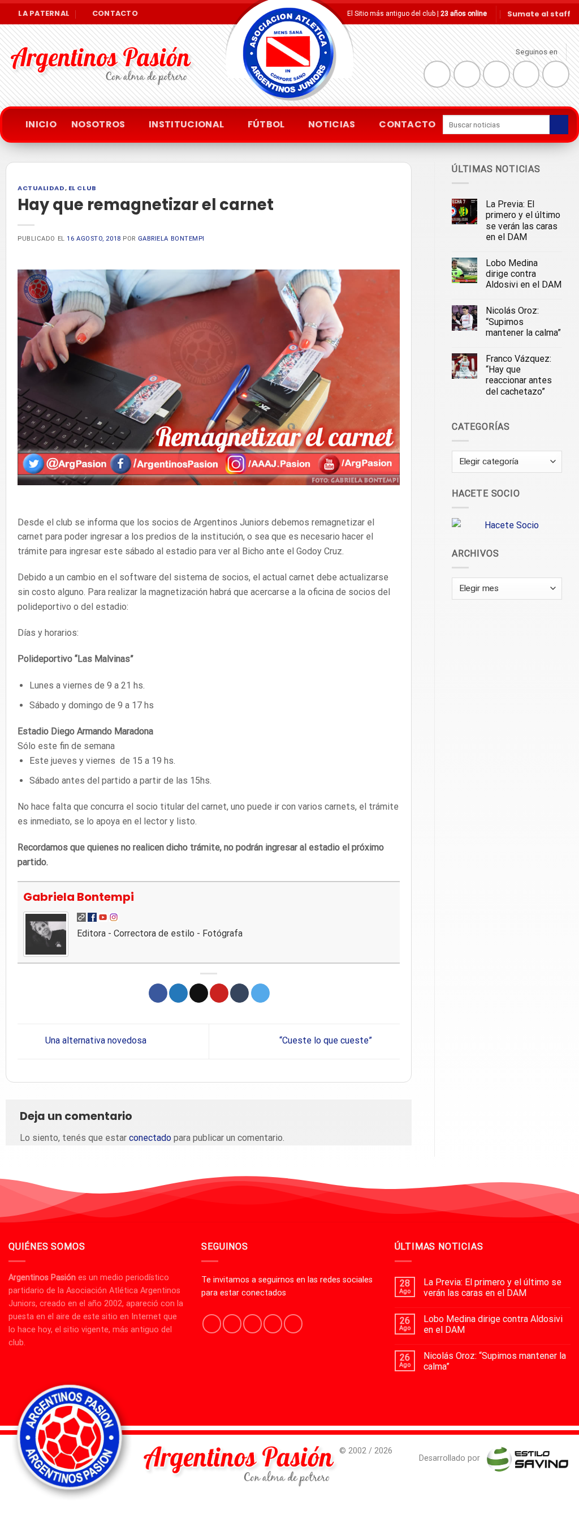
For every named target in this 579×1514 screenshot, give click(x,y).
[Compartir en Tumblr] (239, 993)
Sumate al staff (539, 14)
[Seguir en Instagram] (467, 74)
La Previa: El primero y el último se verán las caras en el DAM (523, 220)
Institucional (186, 124)
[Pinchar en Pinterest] (219, 993)
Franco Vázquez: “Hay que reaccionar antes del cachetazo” (519, 375)
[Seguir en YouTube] (555, 74)
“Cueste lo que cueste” (326, 1041)
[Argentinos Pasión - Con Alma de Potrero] (289, 56)
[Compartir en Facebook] (158, 993)
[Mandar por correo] (198, 993)
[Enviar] (559, 124)
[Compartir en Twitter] (178, 993)
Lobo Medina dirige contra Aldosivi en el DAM (523, 274)
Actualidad (41, 188)
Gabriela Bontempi (171, 238)
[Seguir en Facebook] (437, 74)
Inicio (41, 124)
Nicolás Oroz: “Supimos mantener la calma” (523, 321)
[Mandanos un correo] (526, 74)
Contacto (407, 124)
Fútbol (266, 124)
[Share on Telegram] (260, 993)
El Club (82, 188)
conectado (150, 1137)
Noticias (332, 124)
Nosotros (98, 124)
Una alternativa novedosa (94, 1041)
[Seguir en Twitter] (496, 74)
